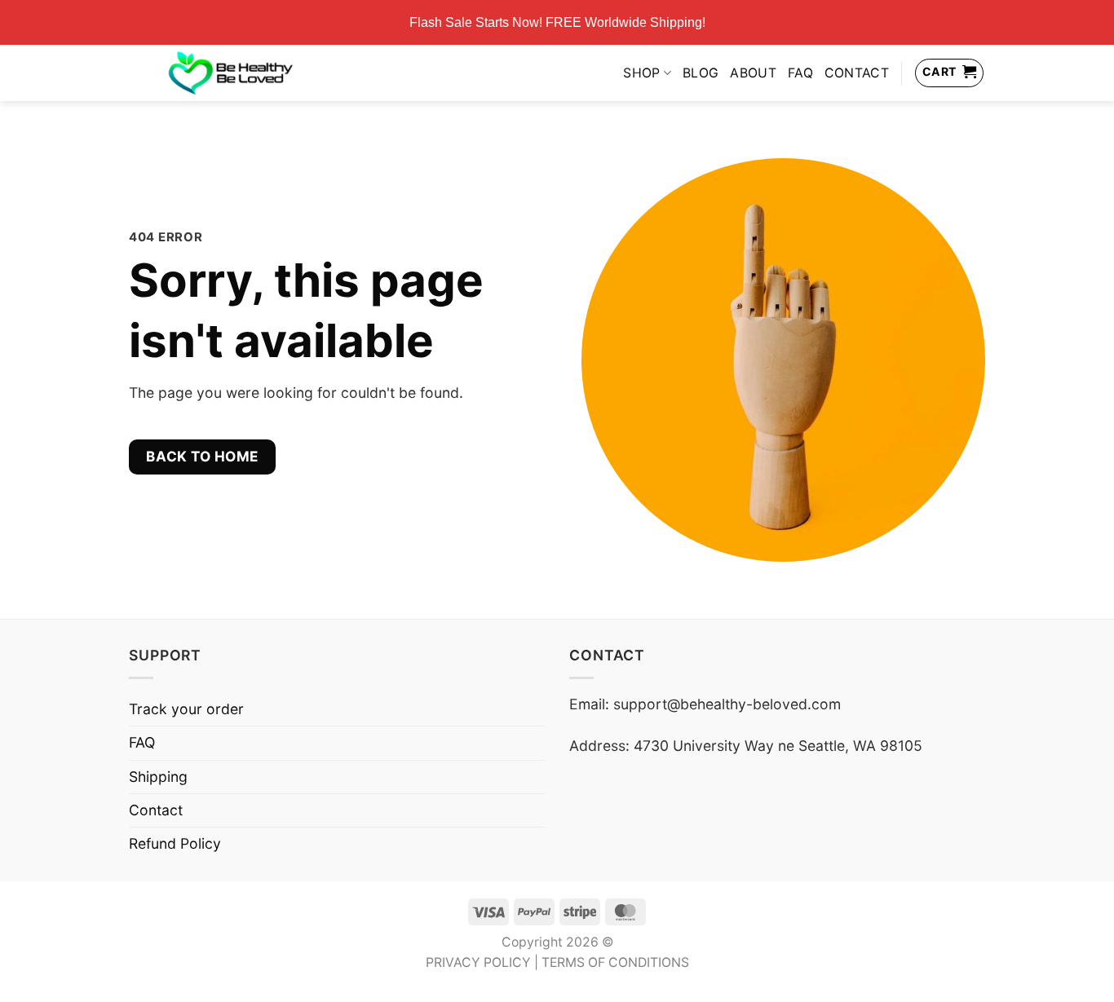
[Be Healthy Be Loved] (230, 72)
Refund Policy (175, 843)
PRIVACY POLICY (478, 962)
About (753, 73)
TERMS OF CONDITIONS (615, 962)
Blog (700, 73)
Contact (856, 73)
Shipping (158, 776)
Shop (641, 73)
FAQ (800, 73)
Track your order (186, 708)
